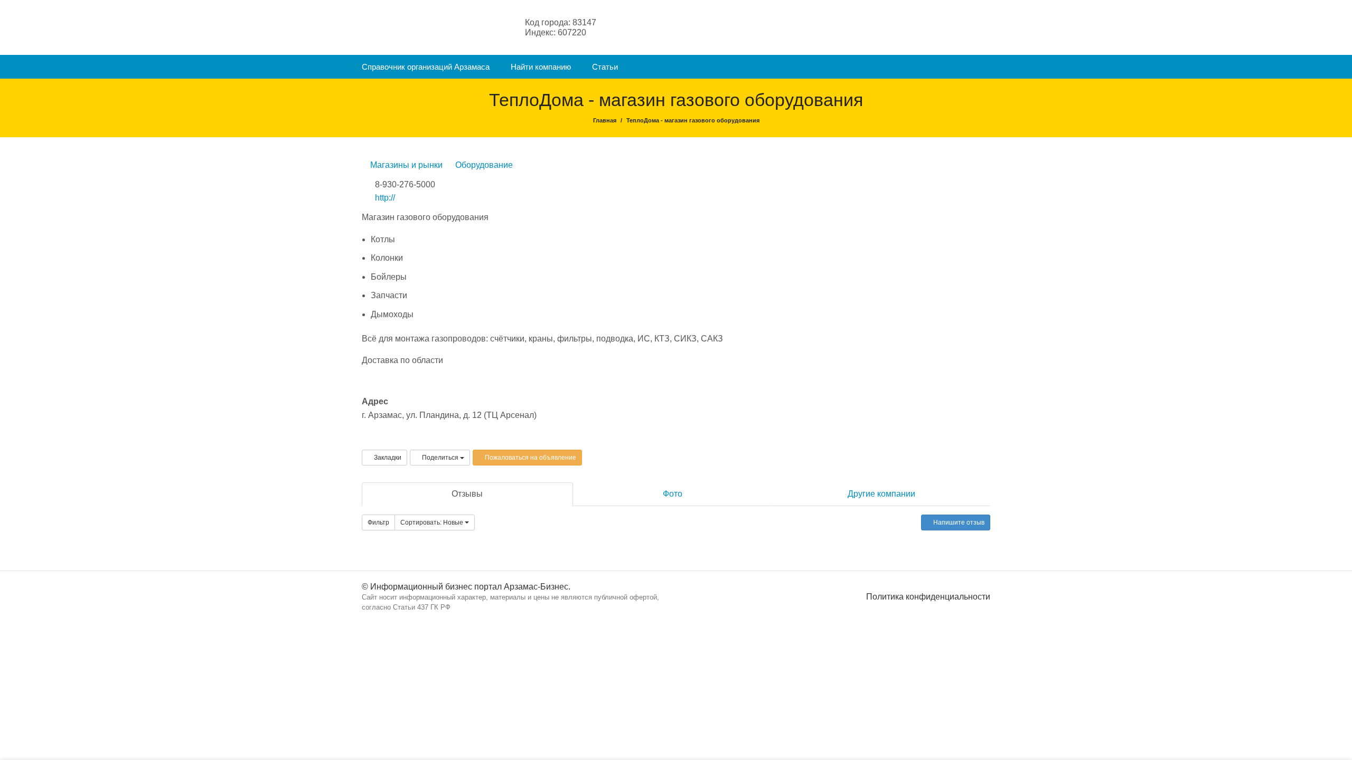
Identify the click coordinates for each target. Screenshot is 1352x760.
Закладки (386, 457)
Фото (672, 493)
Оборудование (483, 164)
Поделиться (440, 457)
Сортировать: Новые (432, 522)
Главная (604, 120)
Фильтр (378, 522)
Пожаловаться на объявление (529, 457)
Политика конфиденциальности (928, 596)
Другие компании (881, 493)
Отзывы (467, 493)
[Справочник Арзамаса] (414, 26)
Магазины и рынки (405, 164)
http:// (385, 197)
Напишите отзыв (958, 522)
